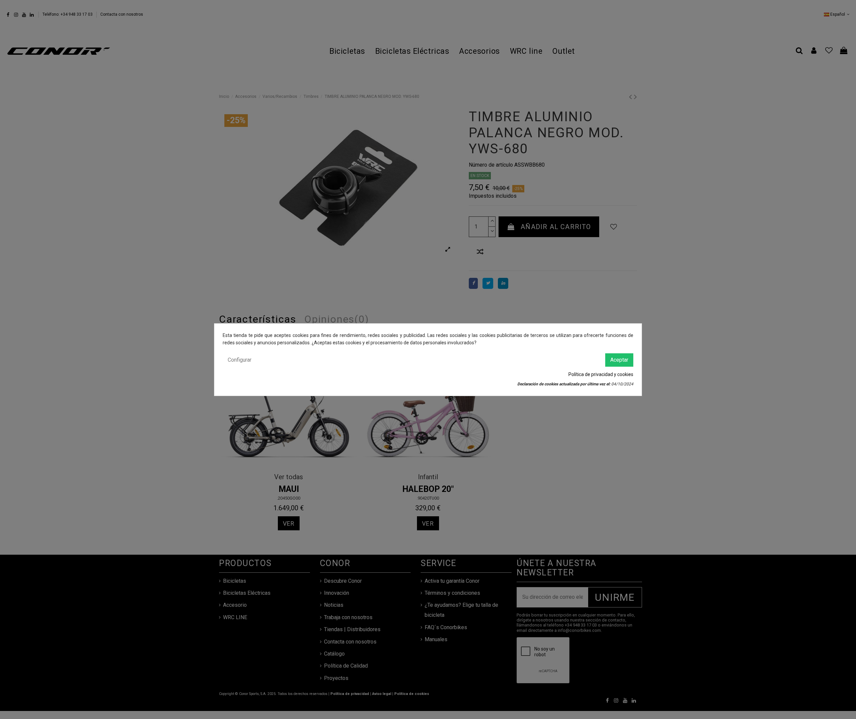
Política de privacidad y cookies (600, 374)
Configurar (239, 359)
